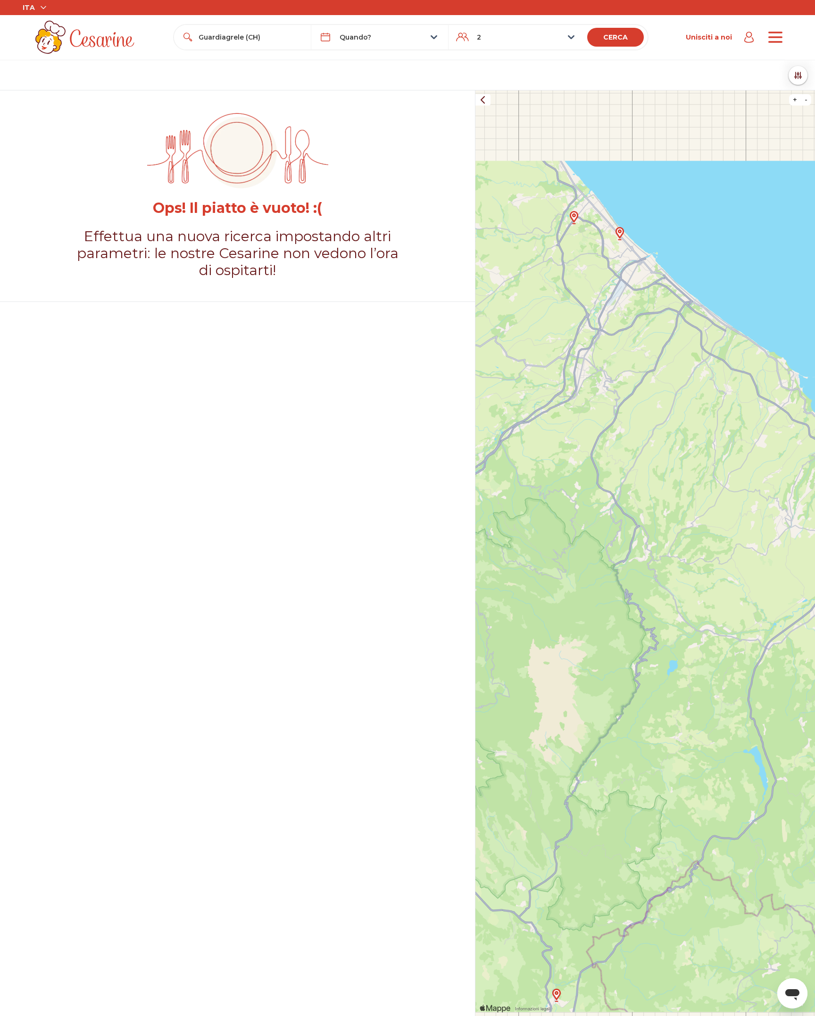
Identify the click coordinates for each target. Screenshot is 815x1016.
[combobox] (251, 37)
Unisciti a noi (709, 37)
